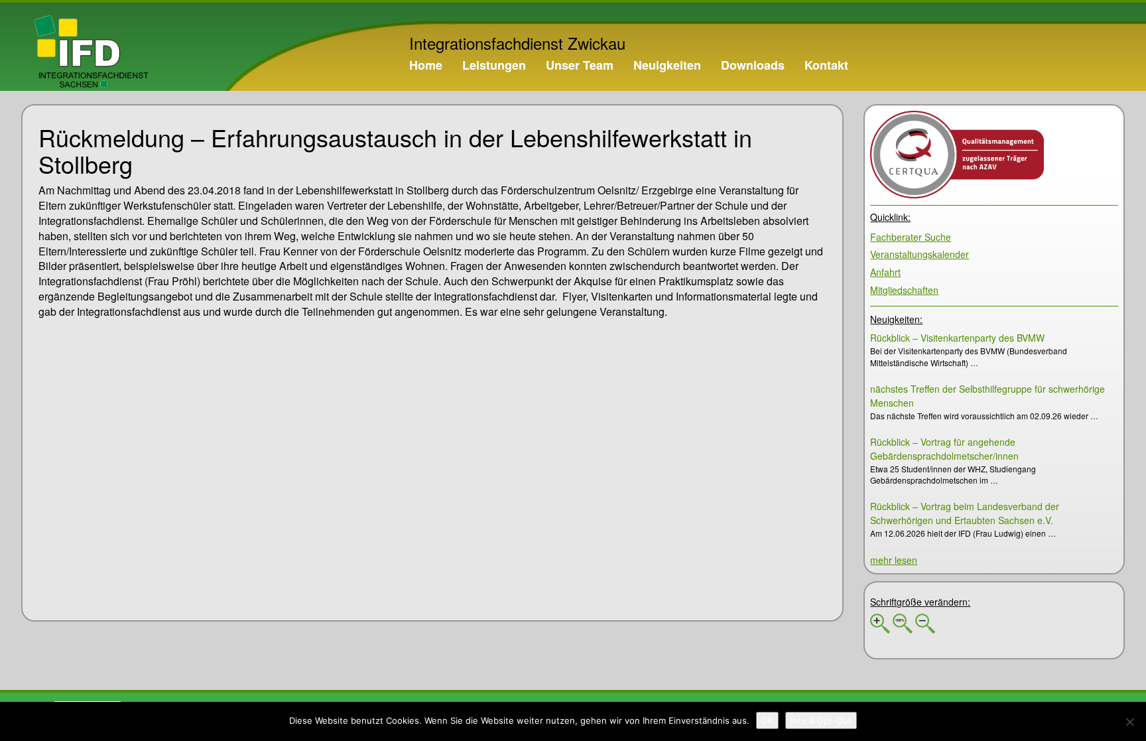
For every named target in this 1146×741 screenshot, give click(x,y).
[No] (1129, 721)
